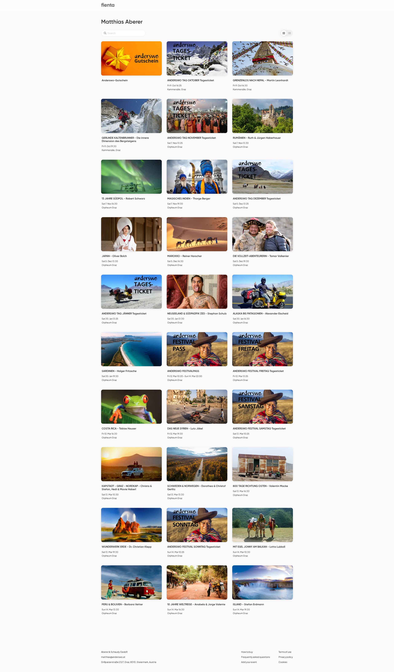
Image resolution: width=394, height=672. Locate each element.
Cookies (283, 662)
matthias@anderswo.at (113, 657)
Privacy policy (286, 657)
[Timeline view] (289, 33)
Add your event (249, 662)
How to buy (247, 651)
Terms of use (285, 651)
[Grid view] (284, 33)
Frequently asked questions (255, 657)
